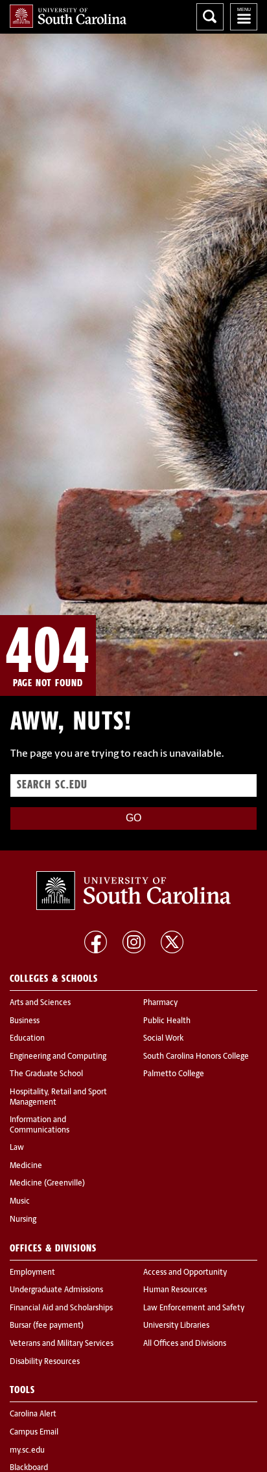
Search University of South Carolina (210, 16)
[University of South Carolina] (133, 890)
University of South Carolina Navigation (243, 16)
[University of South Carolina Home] (68, 16)
